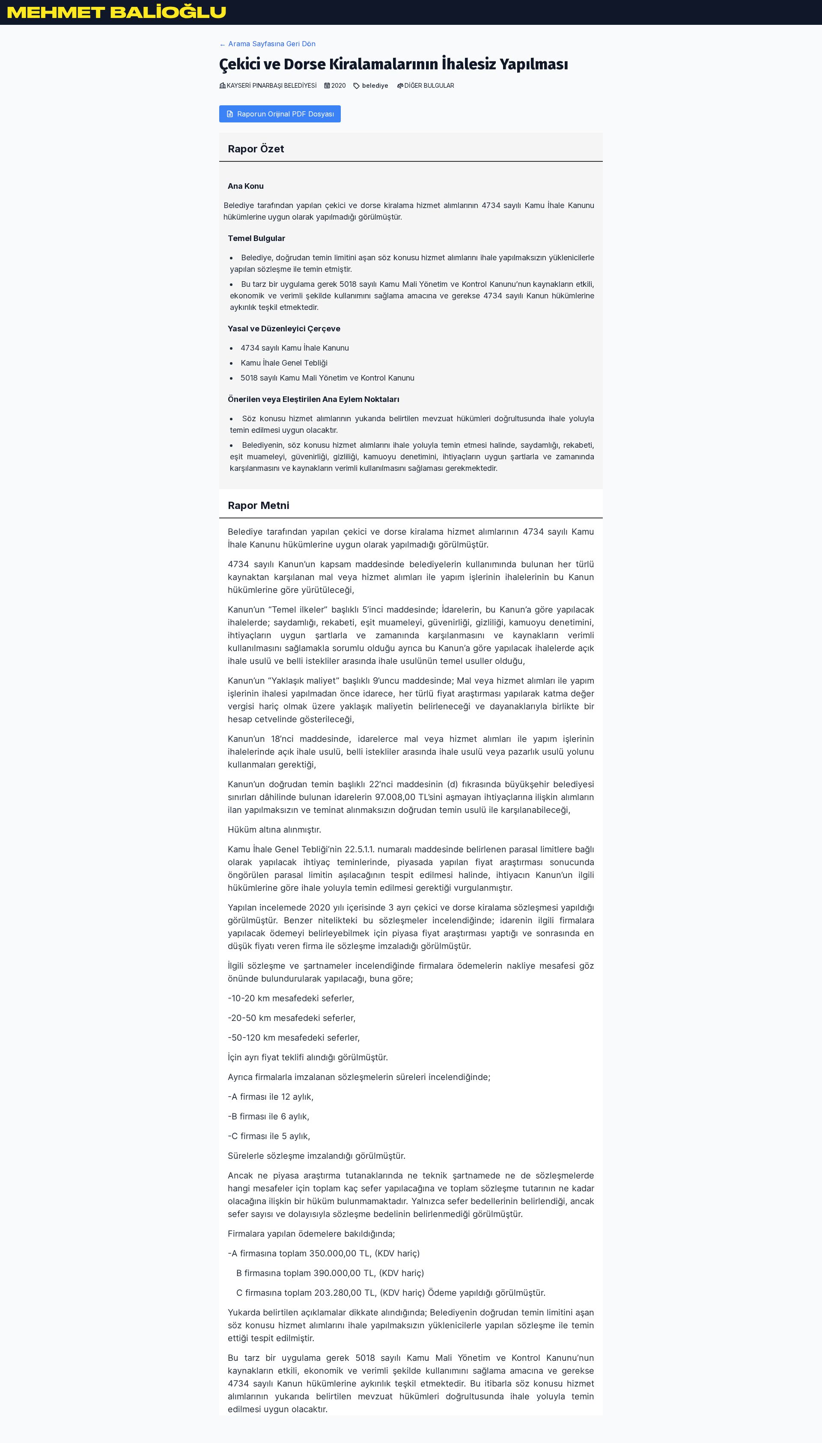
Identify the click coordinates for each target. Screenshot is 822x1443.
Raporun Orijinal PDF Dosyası (285, 114)
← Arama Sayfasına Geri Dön (267, 43)
